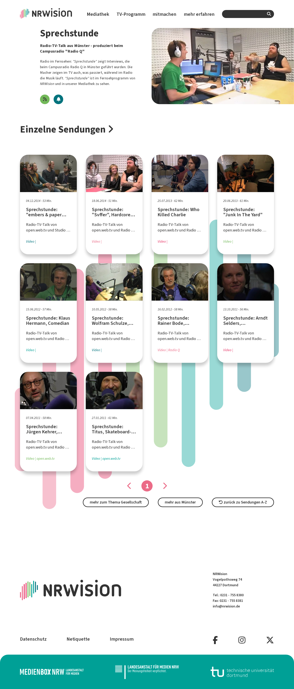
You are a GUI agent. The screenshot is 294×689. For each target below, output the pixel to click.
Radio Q (76, 67)
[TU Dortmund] (242, 672)
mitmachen (164, 14)
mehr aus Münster (180, 502)
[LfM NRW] (147, 672)
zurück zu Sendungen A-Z (245, 502)
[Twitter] (270, 640)
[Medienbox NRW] (52, 672)
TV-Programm (131, 14)
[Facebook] (215, 640)
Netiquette (78, 639)
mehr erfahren (199, 14)
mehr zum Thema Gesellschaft (116, 502)
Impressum (122, 639)
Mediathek (98, 14)
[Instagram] (241, 640)
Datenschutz (33, 639)
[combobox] (248, 14)
